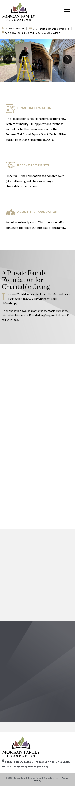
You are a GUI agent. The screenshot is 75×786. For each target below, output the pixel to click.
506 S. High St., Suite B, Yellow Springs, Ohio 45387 (32, 33)
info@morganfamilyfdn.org (50, 28)
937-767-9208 (14, 28)
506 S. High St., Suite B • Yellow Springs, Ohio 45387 (37, 762)
